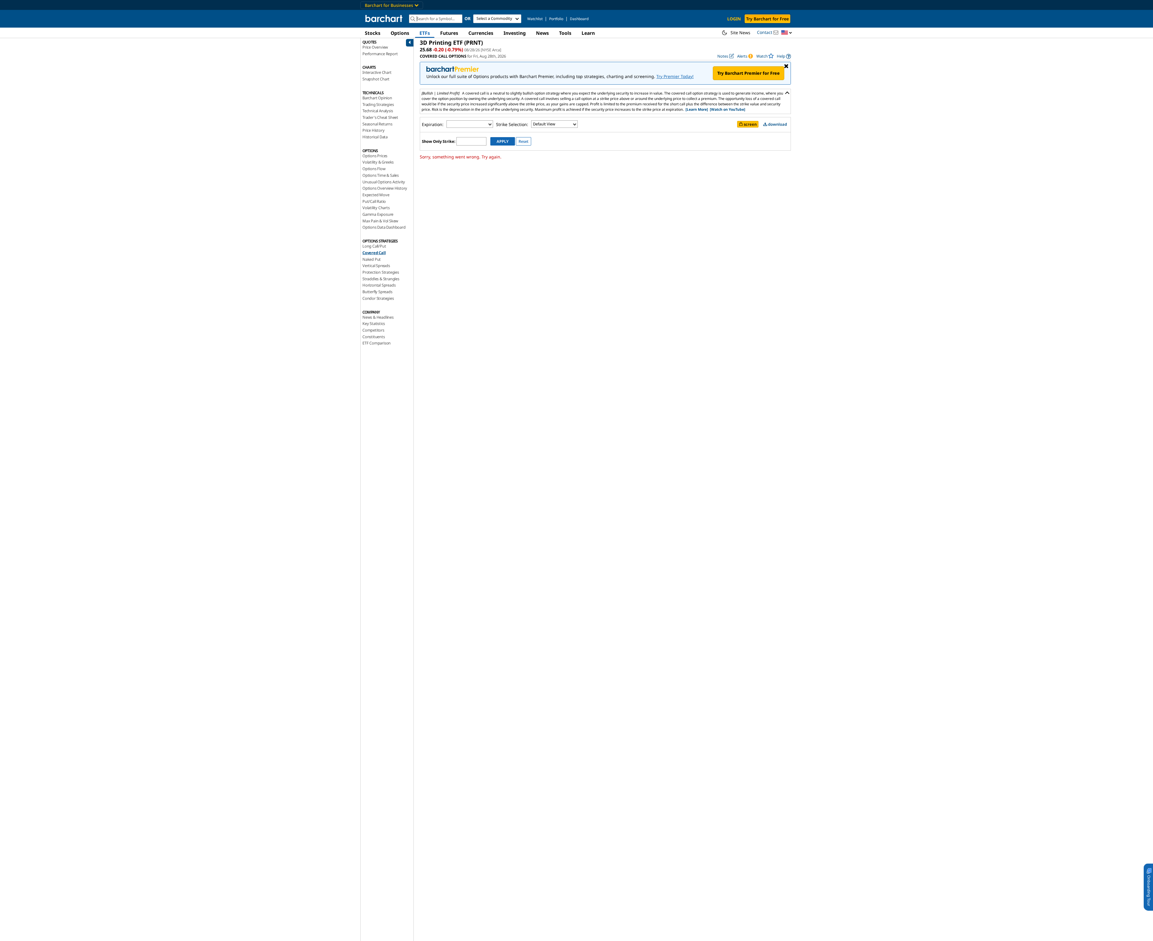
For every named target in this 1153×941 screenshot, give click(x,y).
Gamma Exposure (377, 214)
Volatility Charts (376, 207)
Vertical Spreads (376, 265)
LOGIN (734, 19)
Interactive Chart (377, 72)
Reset (523, 141)
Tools (565, 33)
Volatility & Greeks (378, 162)
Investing (515, 33)
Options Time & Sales (380, 175)
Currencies (480, 33)
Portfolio (556, 18)
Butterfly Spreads (377, 291)
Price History (373, 130)
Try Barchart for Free (767, 19)
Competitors (373, 330)
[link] (784, 56)
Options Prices (374, 155)
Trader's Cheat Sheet (380, 117)
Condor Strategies (378, 298)
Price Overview (375, 47)
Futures (449, 33)
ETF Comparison (376, 343)
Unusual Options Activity (383, 182)
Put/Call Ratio (374, 201)
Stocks (372, 33)
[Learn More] (696, 109)
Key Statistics (373, 323)
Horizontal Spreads (378, 285)
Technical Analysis (377, 110)
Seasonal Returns (377, 124)
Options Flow (374, 168)
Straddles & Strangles (380, 278)
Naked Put (371, 259)
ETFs (424, 33)
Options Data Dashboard (384, 227)
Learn (588, 33)
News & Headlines (378, 317)
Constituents (373, 336)
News (542, 33)
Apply (503, 141)
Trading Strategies (378, 104)
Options (400, 33)
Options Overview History (384, 188)
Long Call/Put (374, 246)
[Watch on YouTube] (727, 109)
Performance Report (380, 53)
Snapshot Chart (375, 79)
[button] (787, 33)
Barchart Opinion (377, 98)
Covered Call (374, 252)
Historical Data (375, 137)
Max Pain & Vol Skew (380, 221)
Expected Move (375, 194)
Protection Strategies (380, 272)
